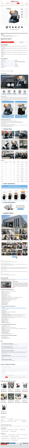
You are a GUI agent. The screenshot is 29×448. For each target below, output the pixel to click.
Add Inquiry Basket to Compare (14, 29)
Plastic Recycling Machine (21, 5)
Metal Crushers (6, 309)
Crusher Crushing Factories (12, 434)
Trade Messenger (12, 443)
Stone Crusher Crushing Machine (5, 436)
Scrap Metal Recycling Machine (10, 308)
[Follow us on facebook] (23, 443)
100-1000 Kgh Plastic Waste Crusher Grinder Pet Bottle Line (18, 390)
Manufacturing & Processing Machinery (7, 5)
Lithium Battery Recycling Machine (19, 308)
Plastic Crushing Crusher (13, 438)
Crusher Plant (18, 434)
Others (1, 422)
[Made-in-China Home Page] (14, 1)
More (1, 441)
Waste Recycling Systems (4, 421)
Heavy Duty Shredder (10, 419)
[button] (1, 1)
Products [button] (8, 3)
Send (6, 377)
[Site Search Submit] (18, 3)
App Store (2, 443)
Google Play (7, 443)
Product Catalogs (11, 418)
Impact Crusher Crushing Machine (15, 436)
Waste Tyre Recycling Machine (19, 307)
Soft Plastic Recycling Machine (4, 431)
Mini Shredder (2, 419)
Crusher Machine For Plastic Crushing (22, 438)
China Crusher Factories (4, 434)
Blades (15, 421)
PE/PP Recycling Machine (13, 431)
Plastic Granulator (3, 429)
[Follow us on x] (24, 443)
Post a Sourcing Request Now (22, 377)
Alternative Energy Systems (11, 421)
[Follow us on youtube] (26, 443)
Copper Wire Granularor (17, 419)
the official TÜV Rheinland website (22, 279)
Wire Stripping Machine (24, 421)
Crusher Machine (13, 307)
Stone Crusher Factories (24, 434)
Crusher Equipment (23, 419)
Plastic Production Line (10, 429)
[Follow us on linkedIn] (20, 444)
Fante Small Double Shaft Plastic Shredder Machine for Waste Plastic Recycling (11, 401)
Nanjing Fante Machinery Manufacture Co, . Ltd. (8, 35)
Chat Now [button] (22, 42)
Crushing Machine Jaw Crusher (5, 438)
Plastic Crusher (16, 429)
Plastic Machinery (15, 5)
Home (1, 5)
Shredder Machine (8, 307)
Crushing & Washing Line (22, 429)
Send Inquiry (7, 42)
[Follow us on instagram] (25, 443)
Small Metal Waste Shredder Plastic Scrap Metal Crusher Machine (17, 401)
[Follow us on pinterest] (27, 443)
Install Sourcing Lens (4, 444)
